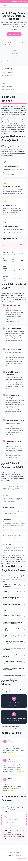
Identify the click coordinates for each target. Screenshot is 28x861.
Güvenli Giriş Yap (14, 34)
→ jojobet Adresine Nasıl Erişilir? (10, 78)
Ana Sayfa (2, 60)
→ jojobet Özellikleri (7, 75)
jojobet (4, 5)
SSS (19, 849)
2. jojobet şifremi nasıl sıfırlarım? (12, 591)
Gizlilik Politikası (22, 858)
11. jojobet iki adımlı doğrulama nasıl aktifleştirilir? (13, 648)
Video (22, 849)
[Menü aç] (26, 5)
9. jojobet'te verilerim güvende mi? (12, 636)
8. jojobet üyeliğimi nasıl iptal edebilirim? (11, 629)
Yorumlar (10, 852)
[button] (14, 701)
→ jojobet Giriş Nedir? (8, 72)
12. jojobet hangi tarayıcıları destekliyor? (10, 655)
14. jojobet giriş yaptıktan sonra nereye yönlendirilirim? (13, 669)
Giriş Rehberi (23, 60)
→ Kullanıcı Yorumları (8, 89)
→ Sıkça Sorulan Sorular (9, 84)
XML (13, 855)
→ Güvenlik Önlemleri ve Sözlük (10, 81)
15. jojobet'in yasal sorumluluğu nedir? (13, 675)
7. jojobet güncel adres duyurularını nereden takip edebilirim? (12, 623)
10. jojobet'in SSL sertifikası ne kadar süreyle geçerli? (13, 642)
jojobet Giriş (9, 60)
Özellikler (16, 60)
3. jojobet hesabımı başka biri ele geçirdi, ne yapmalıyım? (11, 598)
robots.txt (18, 855)
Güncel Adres (17, 852)
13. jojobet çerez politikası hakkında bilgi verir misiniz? (12, 662)
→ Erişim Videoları (7, 86)
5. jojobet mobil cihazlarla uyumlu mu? (13, 610)
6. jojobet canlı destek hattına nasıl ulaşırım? (12, 616)
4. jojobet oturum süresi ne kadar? (12, 604)
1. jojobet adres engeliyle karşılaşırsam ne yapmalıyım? (13, 585)
